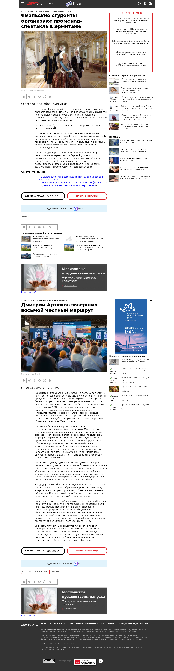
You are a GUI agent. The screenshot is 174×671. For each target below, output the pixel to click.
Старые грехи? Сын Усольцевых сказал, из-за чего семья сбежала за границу (136, 398)
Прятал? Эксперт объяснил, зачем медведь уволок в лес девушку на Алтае (135, 407)
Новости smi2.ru (30, 292)
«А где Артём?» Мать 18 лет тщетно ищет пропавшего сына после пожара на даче (135, 380)
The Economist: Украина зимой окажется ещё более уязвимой (133, 150)
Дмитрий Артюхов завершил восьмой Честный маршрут (131, 53)
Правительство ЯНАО (30, 374)
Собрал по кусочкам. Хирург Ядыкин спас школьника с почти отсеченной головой (137, 108)
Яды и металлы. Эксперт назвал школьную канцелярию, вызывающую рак (134, 90)
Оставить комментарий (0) (87, 196)
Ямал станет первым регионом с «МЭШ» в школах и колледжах (131, 64)
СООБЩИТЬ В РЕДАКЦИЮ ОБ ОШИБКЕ (133, 624)
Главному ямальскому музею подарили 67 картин (45, 255)
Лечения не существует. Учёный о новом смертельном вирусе (135, 361)
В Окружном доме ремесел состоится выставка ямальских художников (46, 239)
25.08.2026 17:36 (27, 300)
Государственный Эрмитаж (32, 90)
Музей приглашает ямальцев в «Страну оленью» (68, 185)
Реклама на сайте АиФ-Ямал (53, 624)
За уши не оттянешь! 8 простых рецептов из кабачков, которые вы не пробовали (137, 389)
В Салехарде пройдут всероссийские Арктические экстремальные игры (131, 42)
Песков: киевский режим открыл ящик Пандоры (134, 159)
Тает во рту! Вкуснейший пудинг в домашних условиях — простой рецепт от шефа (135, 126)
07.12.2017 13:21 (27, 11)
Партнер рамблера (64, 661)
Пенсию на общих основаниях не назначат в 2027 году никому (134, 168)
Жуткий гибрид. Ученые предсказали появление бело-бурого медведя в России (137, 99)
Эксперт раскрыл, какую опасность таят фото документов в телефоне (135, 177)
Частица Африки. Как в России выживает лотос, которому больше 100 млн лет (136, 371)
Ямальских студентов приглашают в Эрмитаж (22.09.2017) (73, 182)
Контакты (111, 624)
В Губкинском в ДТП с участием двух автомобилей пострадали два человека (131, 31)
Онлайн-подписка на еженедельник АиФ (86, 624)
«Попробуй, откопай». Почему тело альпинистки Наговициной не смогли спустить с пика (136, 117)
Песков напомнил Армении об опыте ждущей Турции (136, 141)
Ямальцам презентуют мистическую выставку (42, 246)
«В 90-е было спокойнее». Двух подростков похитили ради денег (135, 80)
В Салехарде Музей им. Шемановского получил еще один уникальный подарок (90, 239)
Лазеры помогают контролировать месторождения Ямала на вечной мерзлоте (131, 20)
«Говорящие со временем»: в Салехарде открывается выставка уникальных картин (90, 247)
